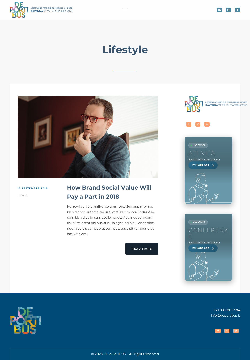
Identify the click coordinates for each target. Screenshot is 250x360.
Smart (22, 195)
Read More (142, 248)
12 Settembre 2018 (33, 188)
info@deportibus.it (225, 315)
